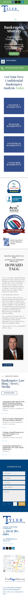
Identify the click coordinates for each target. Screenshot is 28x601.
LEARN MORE (8, 365)
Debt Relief (12, 424)
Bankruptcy (6, 408)
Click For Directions (8, 543)
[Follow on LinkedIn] (22, 2)
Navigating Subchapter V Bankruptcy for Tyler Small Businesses (13, 447)
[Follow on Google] (19, 2)
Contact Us (14, 54)
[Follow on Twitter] (16, 2)
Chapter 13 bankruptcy (16, 408)
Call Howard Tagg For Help (14, 68)
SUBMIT (22, 504)
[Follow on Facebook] (13, 2)
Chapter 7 (5, 410)
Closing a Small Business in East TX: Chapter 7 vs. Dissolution (13, 434)
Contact (8, 591)
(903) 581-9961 (7, 2)
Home (4, 591)
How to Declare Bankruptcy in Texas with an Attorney (13, 419)
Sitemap (17, 591)
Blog (13, 591)
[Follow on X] (7, 548)
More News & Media (9, 393)
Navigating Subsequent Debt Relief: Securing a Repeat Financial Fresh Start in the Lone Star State (13, 404)
